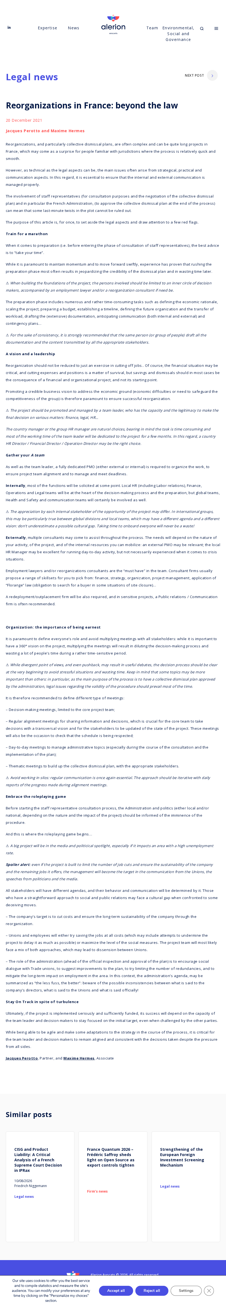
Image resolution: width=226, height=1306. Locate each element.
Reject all (152, 1290)
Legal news (32, 77)
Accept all (116, 1290)
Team (152, 27)
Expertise (48, 27)
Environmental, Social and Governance (178, 33)
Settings (186, 1290)
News (74, 27)
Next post (194, 75)
